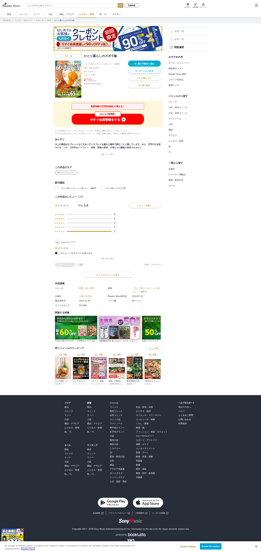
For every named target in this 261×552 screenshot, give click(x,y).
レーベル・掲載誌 (177, 174)
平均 (80, 205)
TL (170, 152)
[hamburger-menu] (256, 5)
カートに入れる (146, 71)
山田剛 (111, 384)
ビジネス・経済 (176, 141)
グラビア (173, 135)
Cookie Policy (28, 549)
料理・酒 (40, 20)
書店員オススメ (176, 68)
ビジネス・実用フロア (23, 20)
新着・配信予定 (176, 180)
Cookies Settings (188, 546)
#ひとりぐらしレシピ (66, 172)
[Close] (256, 546)
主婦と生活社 (94, 68)
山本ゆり (148, 384)
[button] (160, 513)
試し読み (146, 85)
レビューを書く (90, 75)
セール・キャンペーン (179, 63)
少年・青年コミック (178, 107)
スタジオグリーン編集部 (83, 384)
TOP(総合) (6, 20)
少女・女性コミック (178, 113)
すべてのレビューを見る (107, 275)
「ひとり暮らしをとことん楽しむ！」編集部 (78, 188)
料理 (49, 20)
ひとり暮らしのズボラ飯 (116, 188)
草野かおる (119, 384)
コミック (173, 102)
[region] (130, 546)
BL (170, 146)
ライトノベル (175, 118)
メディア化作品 (176, 79)
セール (172, 185)
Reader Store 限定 (177, 74)
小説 (171, 124)
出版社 (172, 169)
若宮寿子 (58, 384)
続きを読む (109, 258)
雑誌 (171, 130)
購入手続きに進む (146, 63)
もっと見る (109, 154)
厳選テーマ (174, 85)
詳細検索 (131, 5)
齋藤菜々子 (131, 384)
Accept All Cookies (211, 546)
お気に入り (146, 78)
